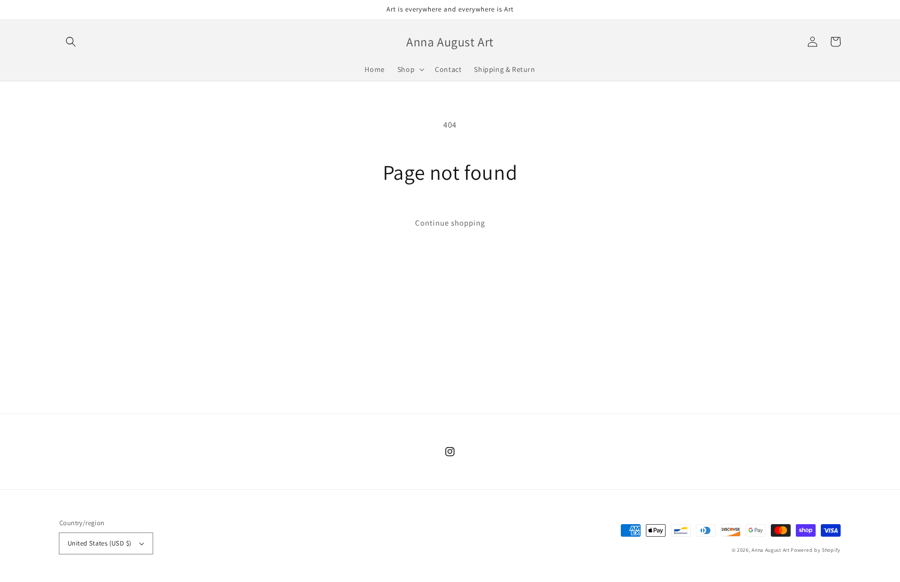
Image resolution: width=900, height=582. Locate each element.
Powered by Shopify (816, 550)
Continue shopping (450, 223)
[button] (70, 41)
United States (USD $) (99, 543)
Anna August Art (771, 550)
